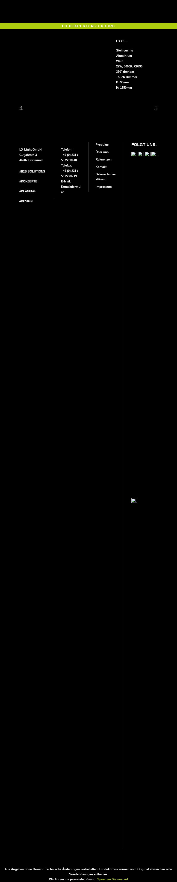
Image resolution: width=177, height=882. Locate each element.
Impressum (104, 186)
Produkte (102, 144)
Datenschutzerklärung (106, 177)
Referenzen (104, 159)
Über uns (102, 152)
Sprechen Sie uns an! (112, 879)
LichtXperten (78, 26)
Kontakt (101, 167)
